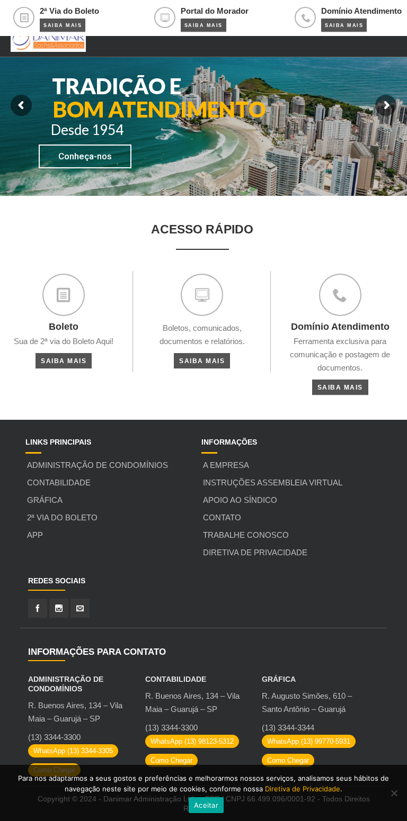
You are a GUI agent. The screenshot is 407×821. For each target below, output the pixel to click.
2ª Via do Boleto (62, 517)
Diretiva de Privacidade (255, 552)
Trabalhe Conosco (246, 534)
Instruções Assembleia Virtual (272, 482)
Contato (222, 517)
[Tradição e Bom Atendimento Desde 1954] (48, 38)
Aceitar (206, 805)
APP (35, 534)
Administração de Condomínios (97, 465)
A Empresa (226, 465)
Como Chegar (171, 760)
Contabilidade (59, 482)
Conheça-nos (85, 156)
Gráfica (45, 499)
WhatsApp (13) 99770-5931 (308, 741)
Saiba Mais (62, 25)
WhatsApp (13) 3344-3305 (73, 751)
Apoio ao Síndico (240, 499)
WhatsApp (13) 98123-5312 (192, 741)
